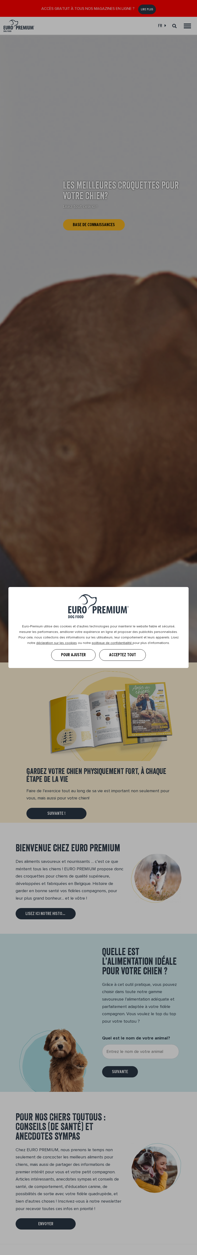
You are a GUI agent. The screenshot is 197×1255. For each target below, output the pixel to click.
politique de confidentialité (112, 643)
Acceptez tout (122, 654)
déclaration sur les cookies (56, 643)
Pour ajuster (73, 654)
